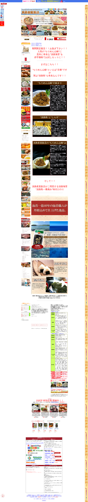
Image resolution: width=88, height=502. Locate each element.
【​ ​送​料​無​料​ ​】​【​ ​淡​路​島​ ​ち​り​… (51, 429)
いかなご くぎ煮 (41, 38)
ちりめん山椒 (39, 37)
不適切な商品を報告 (44, 328)
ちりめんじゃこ (35, 37)
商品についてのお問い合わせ (36, 328)
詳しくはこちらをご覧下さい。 (48, 448)
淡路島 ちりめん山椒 (39, 45)
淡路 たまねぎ (40, 39)
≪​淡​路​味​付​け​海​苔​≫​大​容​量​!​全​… (56, 429)
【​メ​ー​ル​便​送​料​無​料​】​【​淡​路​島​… (40, 429)
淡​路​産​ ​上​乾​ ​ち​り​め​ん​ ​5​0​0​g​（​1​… (34, 429)
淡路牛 (42, 37)
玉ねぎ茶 (37, 38)
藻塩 (34, 38)
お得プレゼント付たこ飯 (60, 387)
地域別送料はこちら (48, 464)
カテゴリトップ (33, 45)
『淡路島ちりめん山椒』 (55, 311)
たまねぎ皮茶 (36, 39)
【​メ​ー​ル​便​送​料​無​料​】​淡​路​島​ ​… (45, 429)
